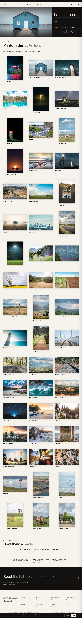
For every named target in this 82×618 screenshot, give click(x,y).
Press (37, 599)
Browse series (24, 599)
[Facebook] (8, 602)
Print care (53, 599)
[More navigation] (71, 4)
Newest (74, 41)
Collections (29, 4)
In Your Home (39, 604)
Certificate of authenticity (56, 602)
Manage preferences (10, 616)
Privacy (68, 599)
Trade (45, 4)
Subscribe (74, 578)
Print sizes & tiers (55, 597)
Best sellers (23, 602)
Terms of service (70, 597)
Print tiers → (36, 562)
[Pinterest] (11, 602)
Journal (36, 4)
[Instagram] (4, 602)
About (41, 4)
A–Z (78, 41)
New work (23, 604)
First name (42, 576)
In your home (52, 4)
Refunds (68, 602)
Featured (71, 41)
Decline (67, 615)
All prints (23, 597)
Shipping (68, 604)
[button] (78, 4)
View (50, 1)
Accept (73, 615)
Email (54, 576)
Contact (53, 604)
